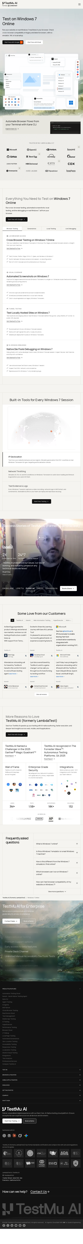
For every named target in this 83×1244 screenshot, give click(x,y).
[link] (9, 4)
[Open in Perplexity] (9, 1135)
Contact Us (38, 1191)
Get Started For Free (13, 248)
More (68, 620)
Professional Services (9, 1061)
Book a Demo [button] (29, 1121)
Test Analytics (7, 1058)
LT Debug (5, 1033)
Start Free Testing (40, 501)
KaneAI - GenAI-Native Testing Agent (14, 996)
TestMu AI (19, 620)
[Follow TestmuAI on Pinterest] (24, 1225)
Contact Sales (10, 921)
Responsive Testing (9, 1047)
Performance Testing (9, 1027)
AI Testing (5, 1022)
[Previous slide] (3, 582)
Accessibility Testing (9, 1044)
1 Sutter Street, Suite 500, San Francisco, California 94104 (12, 1179)
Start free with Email (34, 42)
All (12, 620)
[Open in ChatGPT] (4, 1135)
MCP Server (6, 1008)
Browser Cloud (7, 1030)
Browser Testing (12, 229)
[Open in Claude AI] (14, 1135)
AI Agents (5, 1005)
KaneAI (28, 620)
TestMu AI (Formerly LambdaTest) (13, 898)
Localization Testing (9, 1050)
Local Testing (51, 229)
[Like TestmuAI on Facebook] (3, 1225)
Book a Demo (67, 588)
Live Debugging (71, 229)
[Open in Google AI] (26, 1135)
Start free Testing (11, 1121)
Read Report (9, 756)
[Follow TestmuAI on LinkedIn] (12, 1225)
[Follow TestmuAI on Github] (20, 1225)
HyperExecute (58, 620)
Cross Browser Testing (10, 1010)
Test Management (8, 1016)
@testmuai (67, 631)
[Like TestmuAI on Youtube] (16, 1225)
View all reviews (41, 694)
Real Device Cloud (8, 1013)
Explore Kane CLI (11, 129)
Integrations (6, 1055)
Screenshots (31, 229)
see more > (13, 674)
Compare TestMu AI (9, 1064)
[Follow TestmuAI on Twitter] (7, 1225)
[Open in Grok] (20, 1135)
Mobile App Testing (9, 1019)
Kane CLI (5, 999)
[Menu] (79, 4)
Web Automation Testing (42, 620)
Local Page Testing (8, 1036)
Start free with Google (12, 42)
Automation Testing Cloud (11, 993)
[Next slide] (8, 582)
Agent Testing (7, 1002)
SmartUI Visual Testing (9, 1053)
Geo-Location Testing (9, 1041)
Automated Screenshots (10, 1039)
